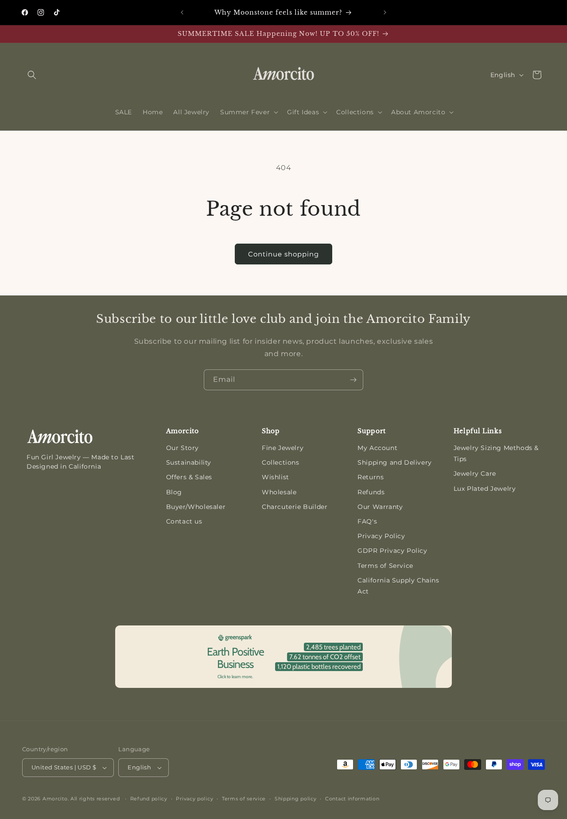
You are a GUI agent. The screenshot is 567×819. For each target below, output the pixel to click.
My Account (377, 448)
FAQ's (367, 521)
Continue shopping (283, 254)
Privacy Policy (381, 536)
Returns (370, 477)
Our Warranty (380, 507)
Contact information (352, 799)
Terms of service (244, 799)
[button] (32, 75)
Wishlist (275, 477)
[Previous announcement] (182, 12)
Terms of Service (385, 566)
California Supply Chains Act (398, 585)
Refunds (370, 492)
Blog (174, 492)
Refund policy (148, 799)
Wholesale (279, 492)
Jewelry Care (475, 473)
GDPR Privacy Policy (392, 551)
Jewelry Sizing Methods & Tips (496, 453)
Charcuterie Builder (294, 507)
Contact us (184, 521)
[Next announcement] (385, 12)
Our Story (182, 448)
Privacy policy (194, 799)
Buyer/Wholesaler (196, 507)
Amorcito (55, 799)
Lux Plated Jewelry (485, 489)
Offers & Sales (189, 477)
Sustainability (188, 462)
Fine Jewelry (282, 448)
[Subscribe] (353, 379)
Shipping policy (296, 799)
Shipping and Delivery (394, 462)
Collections (280, 462)
